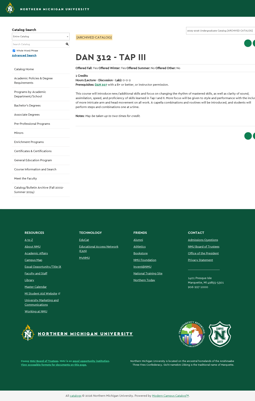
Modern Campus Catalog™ (170, 396)
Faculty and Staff (36, 273)
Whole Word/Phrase (27, 50)
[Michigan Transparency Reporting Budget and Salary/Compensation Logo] (193, 334)
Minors (18, 133)
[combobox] (41, 36)
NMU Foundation (144, 260)
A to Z (29, 240)
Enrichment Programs (29, 142)
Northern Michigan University (55, 9)
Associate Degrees (27, 115)
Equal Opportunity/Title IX (43, 267)
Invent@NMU (142, 267)
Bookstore (140, 253)
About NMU (33, 247)
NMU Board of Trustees (203, 247)
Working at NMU (36, 311)
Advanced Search (24, 55)
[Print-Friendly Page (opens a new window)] (248, 43)
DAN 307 (101, 85)
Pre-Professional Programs (32, 124)
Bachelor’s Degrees (27, 105)
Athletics (139, 247)
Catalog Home (24, 69)
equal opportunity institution (91, 361)
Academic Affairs (36, 253)
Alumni (138, 240)
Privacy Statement (200, 260)
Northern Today (144, 280)
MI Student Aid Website (41, 293)
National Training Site (147, 273)
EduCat (84, 240)
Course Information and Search (35, 169)
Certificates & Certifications (33, 151)
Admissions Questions (203, 240)
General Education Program (33, 160)
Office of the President (203, 253)
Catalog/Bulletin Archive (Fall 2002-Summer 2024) (39, 190)
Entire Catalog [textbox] (21, 36)
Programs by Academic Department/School (30, 94)
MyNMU (84, 258)
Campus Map (33, 260)
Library (29, 280)
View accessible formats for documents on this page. (54, 364)
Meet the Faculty (25, 178)
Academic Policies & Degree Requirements (33, 80)
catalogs (75, 396)
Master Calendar (36, 287)
